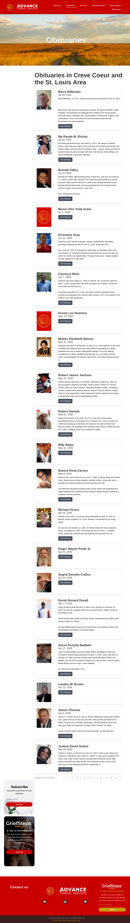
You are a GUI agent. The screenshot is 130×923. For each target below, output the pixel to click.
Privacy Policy (57, 920)
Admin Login (76, 920)
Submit (112, 909)
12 (116, 778)
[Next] (120, 778)
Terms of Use (67, 920)
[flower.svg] (85, 902)
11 (111, 778)
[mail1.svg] (45, 902)
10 (106, 778)
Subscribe (19, 804)
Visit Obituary (65, 126)
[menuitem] (58, 6)
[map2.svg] (65, 902)
